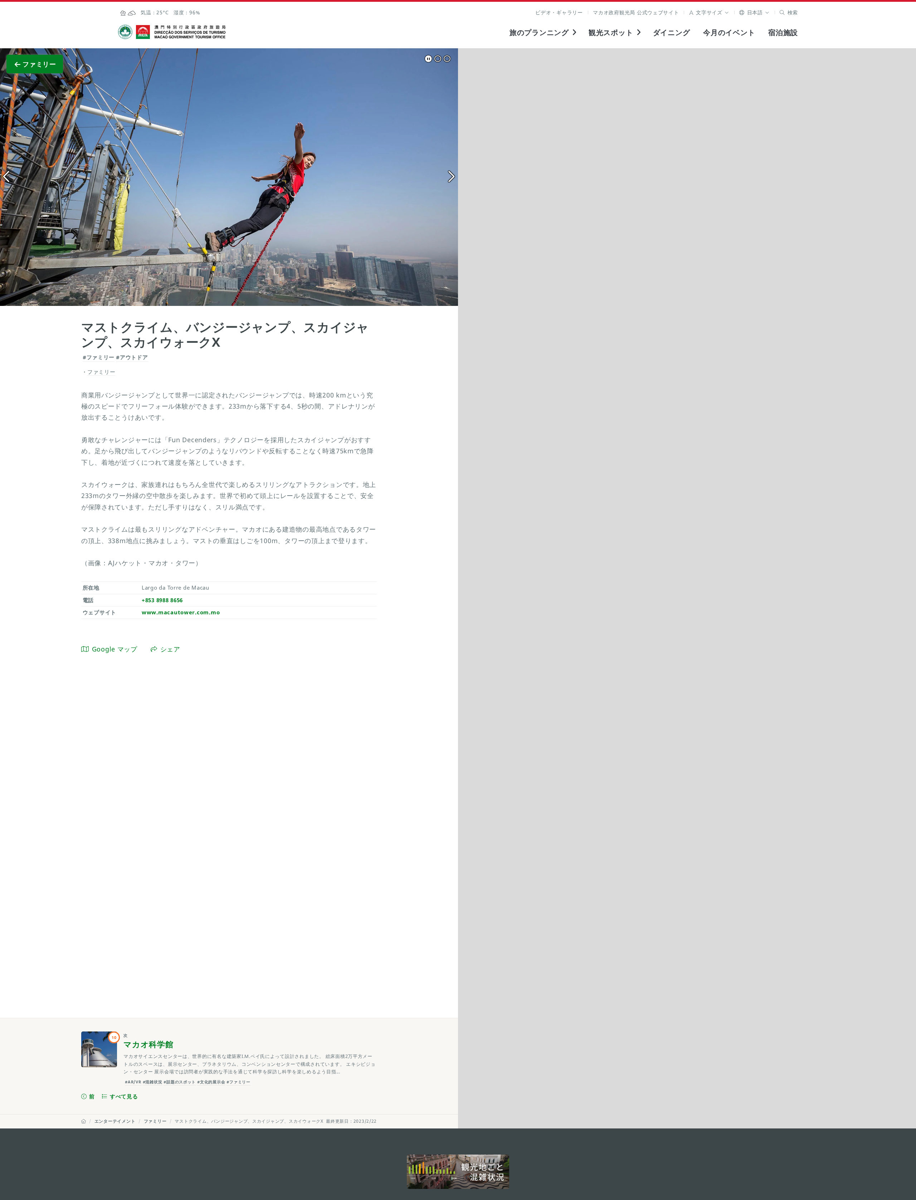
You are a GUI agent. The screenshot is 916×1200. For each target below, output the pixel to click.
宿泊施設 (783, 32)
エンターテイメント (115, 1121)
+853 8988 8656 (162, 600)
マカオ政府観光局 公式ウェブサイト (636, 12)
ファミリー (155, 1121)
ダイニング (671, 32)
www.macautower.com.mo (181, 612)
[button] (709, 12)
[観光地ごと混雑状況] (458, 1172)
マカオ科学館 (148, 1044)
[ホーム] (83, 1121)
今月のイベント (729, 32)
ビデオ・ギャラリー (559, 12)
